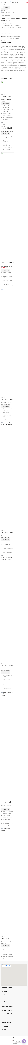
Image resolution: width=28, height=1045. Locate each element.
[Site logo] (14, 2)
